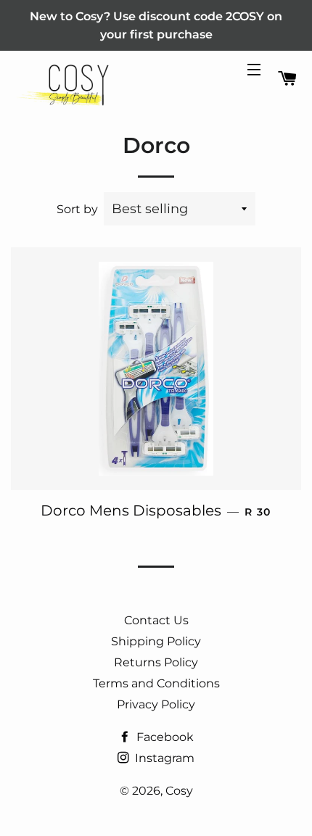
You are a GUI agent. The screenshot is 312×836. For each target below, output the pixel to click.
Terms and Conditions (156, 683)
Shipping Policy (156, 641)
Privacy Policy (156, 704)
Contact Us (156, 620)
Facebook (164, 737)
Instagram (163, 758)
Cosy (179, 791)
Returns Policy (156, 662)
